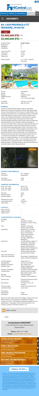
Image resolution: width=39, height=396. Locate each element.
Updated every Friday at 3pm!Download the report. (11, 340)
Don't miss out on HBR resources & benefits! (13, 361)
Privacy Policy (6, 375)
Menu (37, 11)
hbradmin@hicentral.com (22, 334)
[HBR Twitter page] (38, 2)
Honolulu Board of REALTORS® (19, 373)
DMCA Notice (32, 373)
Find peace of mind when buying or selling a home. (9, 347)
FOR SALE (4, 13)
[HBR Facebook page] (36, 2)
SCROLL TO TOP (18, 369)
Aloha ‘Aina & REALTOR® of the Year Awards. (13, 354)
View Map (32, 149)
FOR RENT (12, 13)
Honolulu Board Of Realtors (19, 7)
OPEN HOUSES (21, 13)
